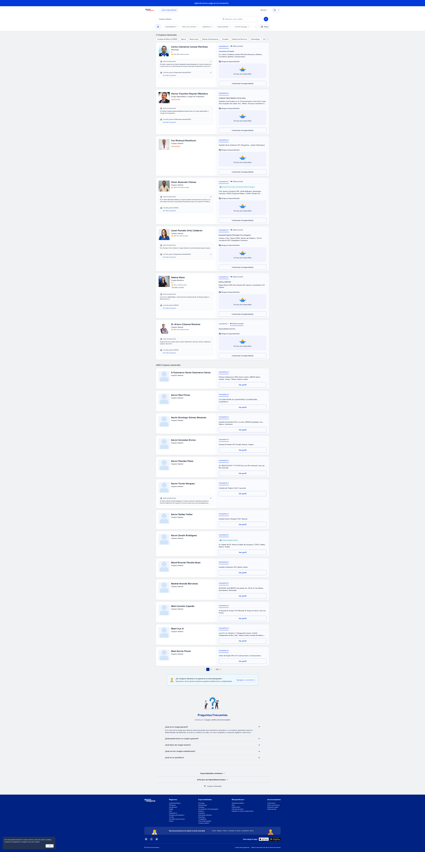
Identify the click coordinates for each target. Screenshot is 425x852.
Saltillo (171, 821)
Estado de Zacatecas (210, 39)
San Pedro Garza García (177, 819)
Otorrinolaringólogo (204, 821)
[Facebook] (146, 839)
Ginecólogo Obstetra (205, 815)
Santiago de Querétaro (176, 815)
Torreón (171, 817)
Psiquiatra (201, 813)
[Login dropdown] (276, 10)
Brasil (251, 830)
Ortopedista (202, 819)
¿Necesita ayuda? (273, 807)
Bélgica (219, 830)
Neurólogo (201, 817)
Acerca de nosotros (273, 805)
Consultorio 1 (224, 46)
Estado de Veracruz (239, 39)
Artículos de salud (237, 809)
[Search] (266, 19)
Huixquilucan (173, 813)
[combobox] (188, 19)
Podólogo (201, 807)
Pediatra (201, 811)
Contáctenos (271, 803)
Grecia (214, 830)
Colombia (231, 830)
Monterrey (172, 805)
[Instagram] (151, 839)
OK (49, 846)
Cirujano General (203, 823)
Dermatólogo (202, 805)
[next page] (220, 669)
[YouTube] (156, 839)
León (170, 811)
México (225, 830)
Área (233, 805)
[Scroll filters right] (254, 26)
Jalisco (183, 39)
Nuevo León (194, 39)
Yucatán (225, 39)
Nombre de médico (238, 803)
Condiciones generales (242, 847)
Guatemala (245, 830)
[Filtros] (158, 26)
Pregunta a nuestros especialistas (243, 811)
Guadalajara (173, 807)
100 (217, 669)
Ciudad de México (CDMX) (167, 39)
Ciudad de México (175, 803)
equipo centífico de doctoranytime (217, 720)
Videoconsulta (271, 809)
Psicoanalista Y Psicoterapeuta (208, 809)
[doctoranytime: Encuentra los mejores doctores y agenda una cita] (204, 786)
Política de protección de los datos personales (266, 847)
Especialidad (236, 807)
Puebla (171, 809)
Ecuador (238, 830)
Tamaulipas (255, 39)
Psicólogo (201, 803)
